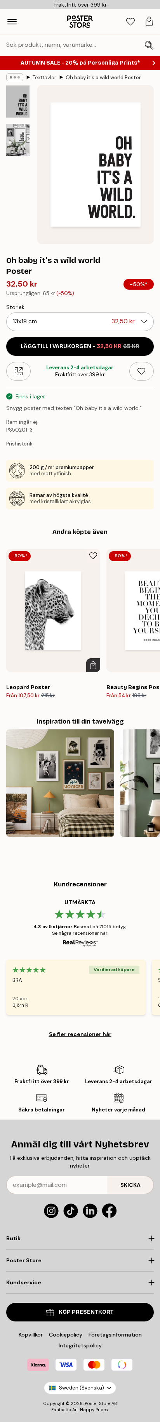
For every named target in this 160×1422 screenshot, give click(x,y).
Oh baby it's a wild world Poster (103, 77)
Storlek (15, 307)
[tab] (130, 22)
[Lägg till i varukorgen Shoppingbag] (93, 665)
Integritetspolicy (80, 1345)
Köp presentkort (86, 1312)
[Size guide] (18, 371)
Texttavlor (44, 77)
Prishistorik (19, 443)
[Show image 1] (18, 101)
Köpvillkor (31, 1334)
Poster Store (97, 1403)
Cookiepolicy (65, 1334)
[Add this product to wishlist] (141, 371)
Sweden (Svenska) (81, 1387)
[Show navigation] (12, 21)
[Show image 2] (18, 140)
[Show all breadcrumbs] (14, 77)
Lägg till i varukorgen (80, 346)
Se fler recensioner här (80, 1034)
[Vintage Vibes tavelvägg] (60, 783)
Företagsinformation (115, 1334)
